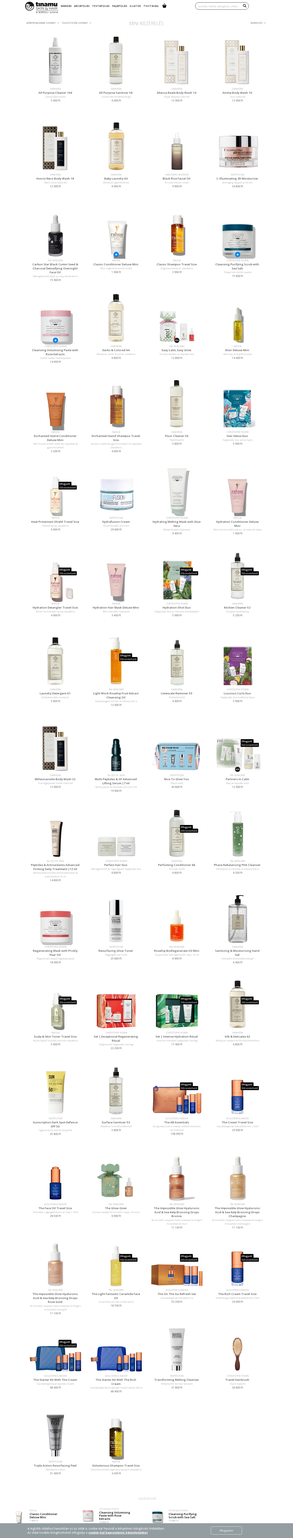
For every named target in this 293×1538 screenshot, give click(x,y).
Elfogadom (226, 1530)
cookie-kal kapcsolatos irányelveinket (118, 1532)
